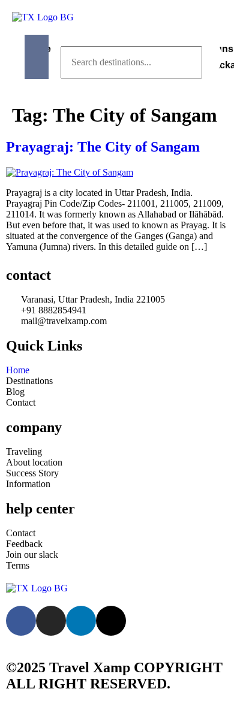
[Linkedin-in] (81, 621)
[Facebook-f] (21, 621)
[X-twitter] (111, 621)
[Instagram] (51, 621)
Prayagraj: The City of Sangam (103, 147)
